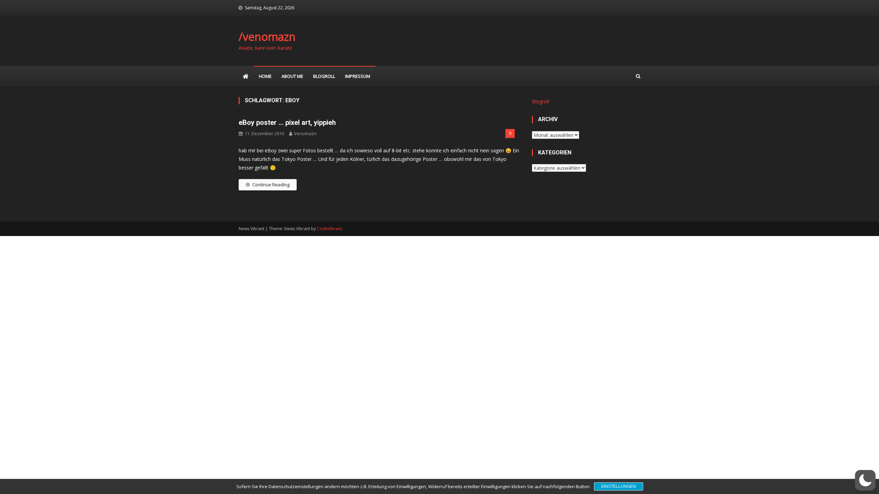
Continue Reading (270, 184)
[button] (865, 480)
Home (265, 76)
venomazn (305, 133)
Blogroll (324, 76)
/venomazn (267, 36)
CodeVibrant (329, 229)
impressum (357, 76)
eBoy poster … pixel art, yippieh (287, 122)
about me (292, 76)
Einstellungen (618, 486)
